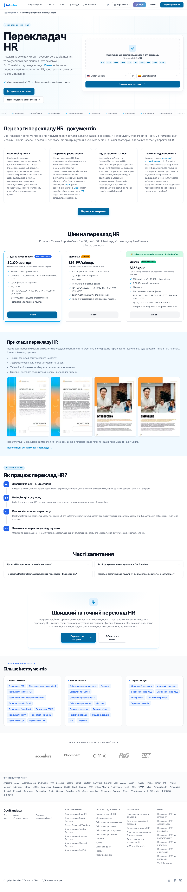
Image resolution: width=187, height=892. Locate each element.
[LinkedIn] (169, 880)
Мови (49, 4)
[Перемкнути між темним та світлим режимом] (108, 5)
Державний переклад (167, 691)
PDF (82, 191)
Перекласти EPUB (44, 709)
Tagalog (116, 791)
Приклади (74, 4)
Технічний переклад (157, 697)
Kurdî (74, 787)
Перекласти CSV (16, 720)
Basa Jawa (46, 787)
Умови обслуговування (20, 816)
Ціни (61, 4)
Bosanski (60, 783)
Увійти (153, 4)
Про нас (5, 816)
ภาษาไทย (94, 791)
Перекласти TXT (37, 720)
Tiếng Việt (154, 791)
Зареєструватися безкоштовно (22, 99)
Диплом (100, 703)
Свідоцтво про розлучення (82, 697)
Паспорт (105, 686)
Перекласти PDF (16, 686)
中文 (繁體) (8, 795)
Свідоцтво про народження (83, 686)
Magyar (7, 787)
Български (43, 783)
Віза (71, 720)
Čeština (69, 783)
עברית (158, 783)
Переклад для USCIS (106, 814)
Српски (59, 791)
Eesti (116, 783)
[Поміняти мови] (132, 76)
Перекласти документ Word (42, 686)
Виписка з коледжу (79, 709)
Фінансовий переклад (141, 691)
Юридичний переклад (141, 686)
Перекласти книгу (17, 715)
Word (67, 184)
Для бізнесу (89, 4)
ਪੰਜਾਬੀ (141, 787)
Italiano (27, 787)
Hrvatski (172, 783)
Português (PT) (176, 787)
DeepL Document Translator (77, 825)
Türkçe (126, 791)
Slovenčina (28, 791)
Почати (32, 314)
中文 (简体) (166, 791)
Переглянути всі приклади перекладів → (29, 447)
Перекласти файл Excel (19, 703)
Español (107, 783)
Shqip (51, 791)
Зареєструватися (171, 4)
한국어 (67, 787)
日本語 (36, 787)
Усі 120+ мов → (164, 863)
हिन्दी (164, 783)
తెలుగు (85, 791)
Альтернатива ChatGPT (76, 814)
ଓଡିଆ (133, 787)
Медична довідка (100, 715)
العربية (17, 783)
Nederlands (116, 787)
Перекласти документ (21, 91)
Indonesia (17, 787)
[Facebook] (175, 880)
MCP (141, 4)
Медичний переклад (166, 686)
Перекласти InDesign (41, 715)
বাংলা (52, 783)
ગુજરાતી (150, 783)
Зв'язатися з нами (112, 638)
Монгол (82, 787)
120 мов (47, 65)
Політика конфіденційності (44, 816)
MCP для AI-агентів (136, 846)
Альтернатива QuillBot (75, 850)
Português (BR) (160, 787)
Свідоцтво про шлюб (80, 691)
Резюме (100, 851)
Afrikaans (8, 783)
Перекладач (33, 4)
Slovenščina (41, 791)
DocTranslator (13, 810)
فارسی (123, 783)
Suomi (131, 783)
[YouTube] (180, 880)
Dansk (78, 783)
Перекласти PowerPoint (19, 709)
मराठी (90, 787)
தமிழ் (78, 791)
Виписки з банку (101, 709)
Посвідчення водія (78, 715)
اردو (146, 791)
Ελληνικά (97, 783)
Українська (136, 791)
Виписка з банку (103, 846)
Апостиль (83, 720)
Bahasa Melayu (102, 787)
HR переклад (137, 697)
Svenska (69, 791)
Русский (17, 791)
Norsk (126, 787)
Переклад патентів (140, 703)
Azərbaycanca (29, 783)
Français (140, 783)
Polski (148, 787)
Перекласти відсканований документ (26, 697)
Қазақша (57, 787)
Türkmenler (106, 791)
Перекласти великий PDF (20, 691)
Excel (76, 187)
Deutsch (87, 783)
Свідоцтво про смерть (80, 703)
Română (7, 791)
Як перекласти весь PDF (138, 828)
